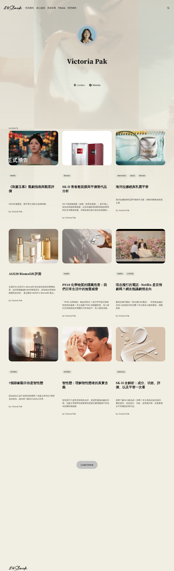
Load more (87, 464)
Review (67, 176)
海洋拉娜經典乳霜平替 (132, 187)
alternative (121, 176)
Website (96, 85)
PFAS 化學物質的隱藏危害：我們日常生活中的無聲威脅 (84, 287)
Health (66, 274)
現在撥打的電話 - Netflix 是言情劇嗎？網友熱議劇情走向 (139, 287)
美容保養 (51, 8)
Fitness (61, 8)
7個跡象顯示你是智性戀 (26, 383)
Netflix (13, 176)
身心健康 (40, 8)
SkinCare (121, 372)
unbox (132, 176)
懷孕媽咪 (72, 8)
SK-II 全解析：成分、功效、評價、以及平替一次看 (138, 385)
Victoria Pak (17, 212)
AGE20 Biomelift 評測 (25, 274)
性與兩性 (29, 8)
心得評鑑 (130, 274)
